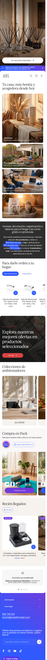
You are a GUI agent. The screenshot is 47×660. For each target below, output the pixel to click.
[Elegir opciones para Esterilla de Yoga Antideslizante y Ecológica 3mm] (7, 484)
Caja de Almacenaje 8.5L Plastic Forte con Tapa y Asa (29, 301)
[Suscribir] (39, 642)
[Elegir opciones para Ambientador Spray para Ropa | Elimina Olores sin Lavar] (43, 484)
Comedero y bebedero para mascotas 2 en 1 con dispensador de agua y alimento (19, 554)
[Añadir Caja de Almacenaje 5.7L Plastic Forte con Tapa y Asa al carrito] (15, 293)
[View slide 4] (26, 589)
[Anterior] (3, 68)
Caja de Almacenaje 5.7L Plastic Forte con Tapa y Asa (11, 301)
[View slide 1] (18, 589)
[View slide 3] (24, 589)
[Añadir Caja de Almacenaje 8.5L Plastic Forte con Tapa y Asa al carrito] (34, 293)
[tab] (10, 273)
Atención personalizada (22, 577)
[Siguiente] (42, 68)
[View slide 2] (21, 589)
